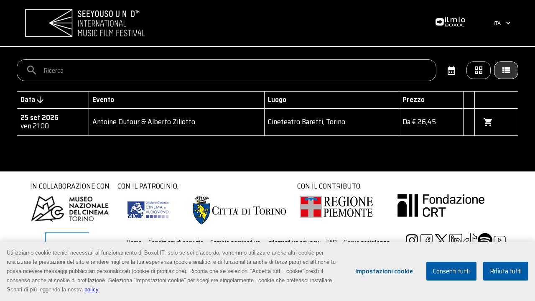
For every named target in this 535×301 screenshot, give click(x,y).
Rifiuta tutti (506, 271)
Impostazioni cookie (384, 271)
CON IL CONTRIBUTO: (329, 186)
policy (91, 289)
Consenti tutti (451, 271)
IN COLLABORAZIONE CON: (70, 186)
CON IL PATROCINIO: (147, 186)
